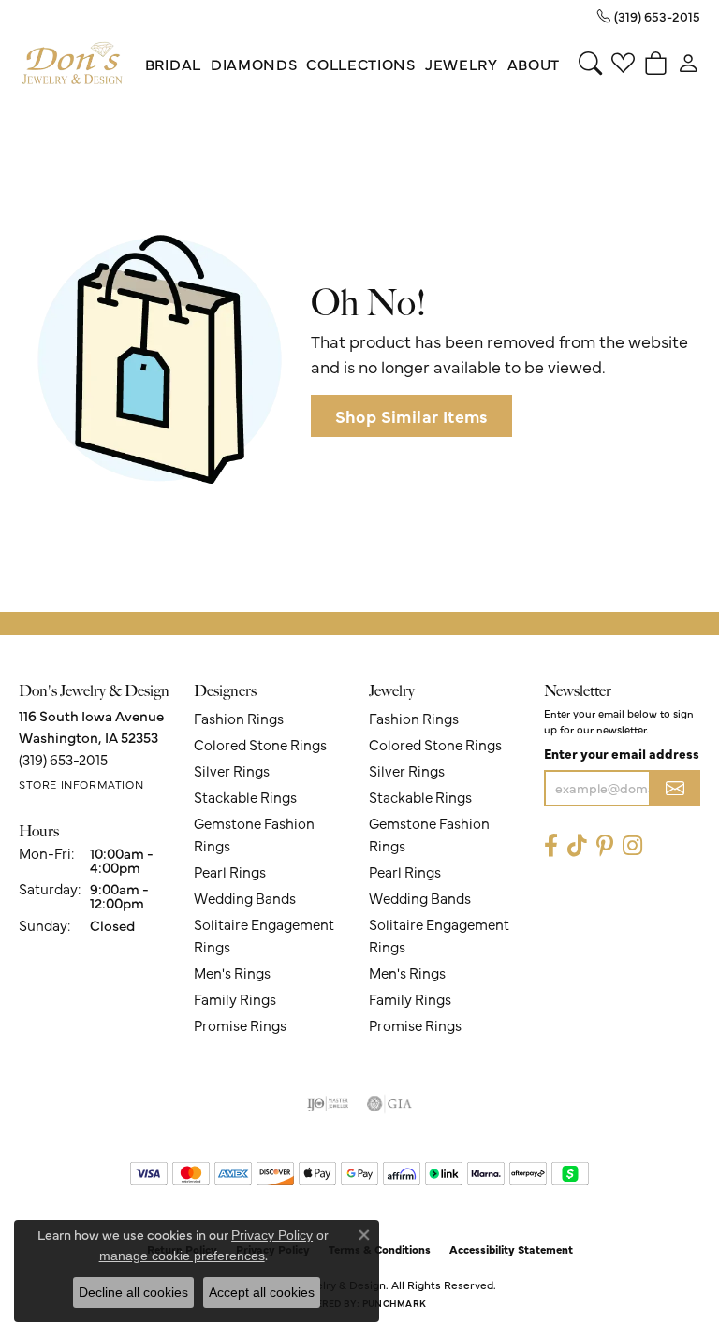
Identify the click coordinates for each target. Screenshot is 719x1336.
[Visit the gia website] (389, 1104)
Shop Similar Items (411, 416)
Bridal (173, 63)
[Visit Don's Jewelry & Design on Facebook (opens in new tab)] (551, 846)
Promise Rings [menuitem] (240, 1025)
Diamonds (254, 63)
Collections (360, 63)
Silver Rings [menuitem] (232, 770)
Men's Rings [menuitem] (232, 972)
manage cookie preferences (182, 1255)
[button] (590, 63)
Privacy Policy (272, 1234)
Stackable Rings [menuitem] (245, 796)
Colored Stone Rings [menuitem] (260, 744)
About (533, 63)
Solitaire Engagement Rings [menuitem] (264, 935)
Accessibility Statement (511, 1249)
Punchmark (394, 1303)
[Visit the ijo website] (328, 1104)
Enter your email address (621, 753)
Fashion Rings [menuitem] (239, 718)
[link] (648, 16)
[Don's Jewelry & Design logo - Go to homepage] (72, 63)
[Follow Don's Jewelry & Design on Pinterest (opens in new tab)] (604, 846)
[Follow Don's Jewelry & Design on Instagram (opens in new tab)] (632, 846)
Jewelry (461, 63)
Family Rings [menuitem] (235, 999)
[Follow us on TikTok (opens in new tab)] (577, 846)
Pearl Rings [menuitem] (230, 871)
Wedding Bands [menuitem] (245, 898)
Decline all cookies (133, 1292)
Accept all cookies (262, 1292)
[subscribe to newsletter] (675, 788)
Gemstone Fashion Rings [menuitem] (254, 834)
